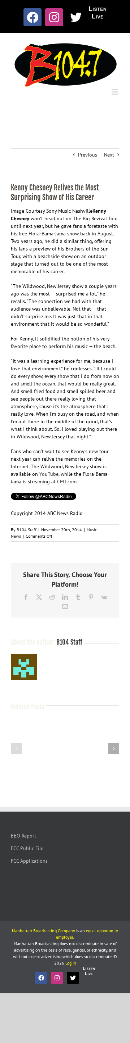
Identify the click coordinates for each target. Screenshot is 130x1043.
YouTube (48, 474)
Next (109, 155)
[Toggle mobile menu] (115, 92)
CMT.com (67, 481)
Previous (87, 155)
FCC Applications (29, 861)
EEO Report (23, 835)
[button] (16, 748)
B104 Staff (26, 529)
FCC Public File (27, 848)
